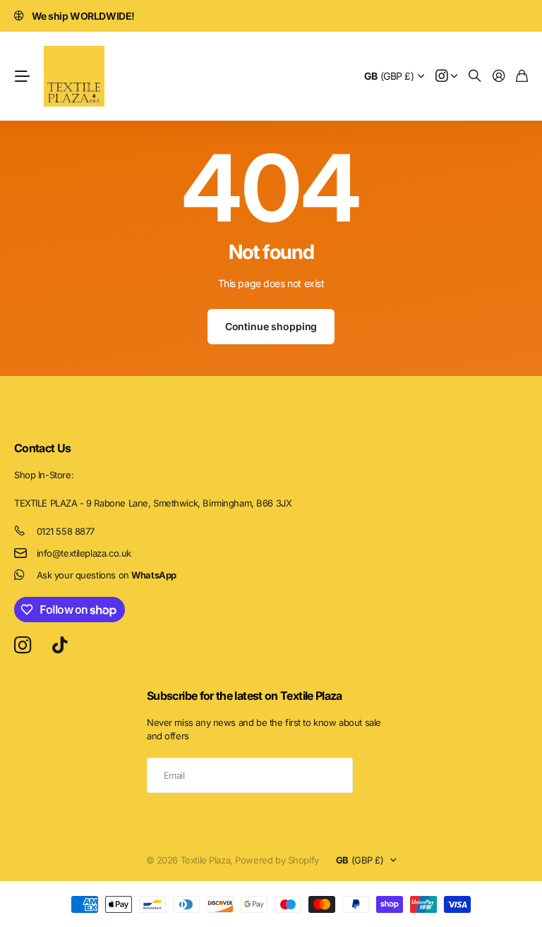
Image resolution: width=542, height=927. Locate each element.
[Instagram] (22, 646)
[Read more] (446, 76)
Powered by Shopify (276, 860)
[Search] (475, 76)
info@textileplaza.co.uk (84, 553)
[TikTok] (59, 645)
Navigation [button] (22, 76)
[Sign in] (499, 76)
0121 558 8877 (66, 531)
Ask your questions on (106, 575)
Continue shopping (271, 326)
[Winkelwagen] (522, 76)
